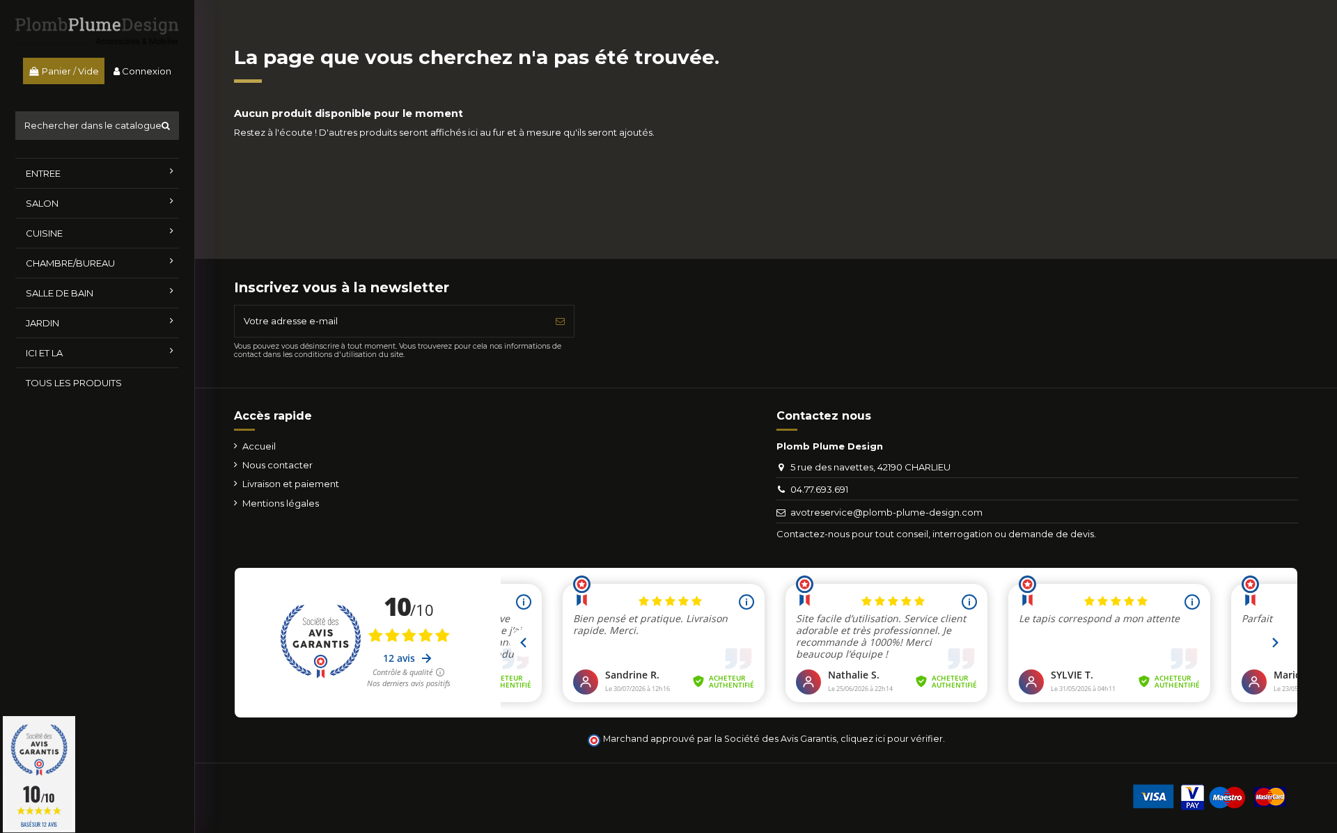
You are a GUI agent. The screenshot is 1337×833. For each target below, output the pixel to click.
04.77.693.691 (819, 489)
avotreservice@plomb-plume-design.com (886, 512)
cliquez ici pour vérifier (891, 738)
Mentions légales (280, 503)
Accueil (259, 446)
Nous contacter (277, 464)
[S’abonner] (560, 322)
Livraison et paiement (290, 483)
